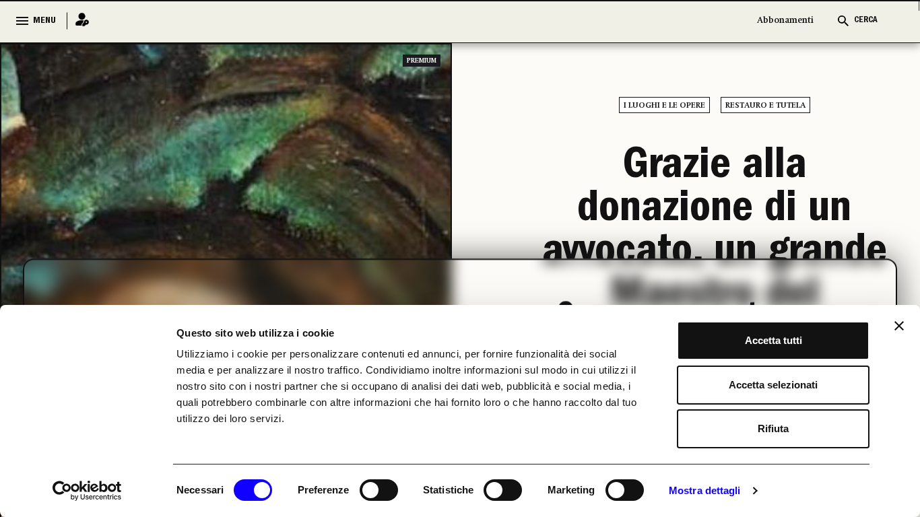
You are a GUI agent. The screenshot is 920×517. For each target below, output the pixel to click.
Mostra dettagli (705, 490)
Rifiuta (773, 428)
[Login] (78, 20)
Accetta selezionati (773, 384)
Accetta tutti (773, 340)
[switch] (379, 490)
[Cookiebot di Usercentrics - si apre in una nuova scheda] (87, 491)
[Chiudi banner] (899, 326)
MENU (44, 21)
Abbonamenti (785, 20)
